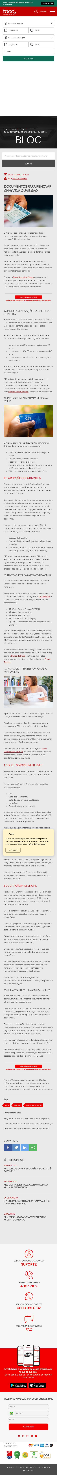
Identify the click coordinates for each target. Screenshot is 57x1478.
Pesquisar (28, 58)
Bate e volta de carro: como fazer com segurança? (26, 1128)
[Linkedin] (32, 1436)
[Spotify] (23, 1436)
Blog (22, 129)
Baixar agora (48, 3)
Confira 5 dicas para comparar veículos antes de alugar (28, 1123)
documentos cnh (34, 1105)
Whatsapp (33, 1147)
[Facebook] (27, 1436)
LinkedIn (25, 1147)
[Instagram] (19, 1436)
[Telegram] (36, 1436)
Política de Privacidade (36, 844)
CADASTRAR (28, 1426)
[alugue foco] (28, 1073)
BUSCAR (28, 163)
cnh (7, 1105)
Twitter (16, 1147)
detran (17, 1105)
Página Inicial (10, 129)
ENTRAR (43, 11)
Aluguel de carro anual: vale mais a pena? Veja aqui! (27, 1118)
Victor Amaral (19, 178)
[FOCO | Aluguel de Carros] (9, 13)
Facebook (8, 1147)
